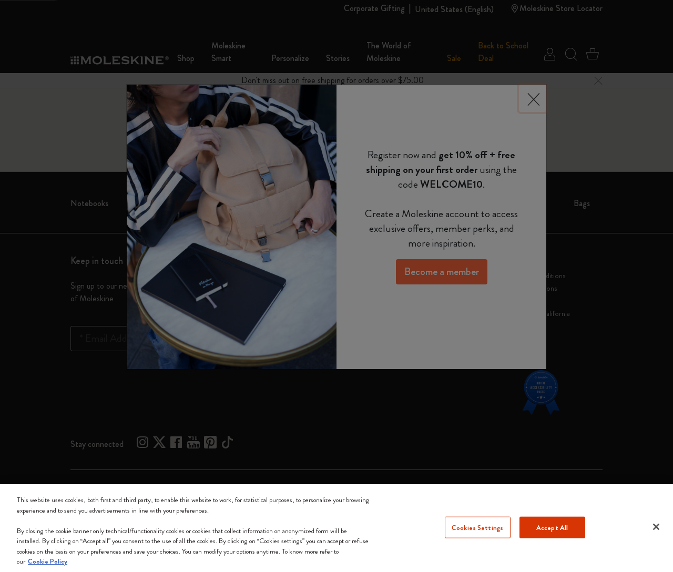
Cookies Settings (477, 527)
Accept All (552, 527)
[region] (336, 528)
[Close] (656, 526)
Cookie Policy (47, 561)
